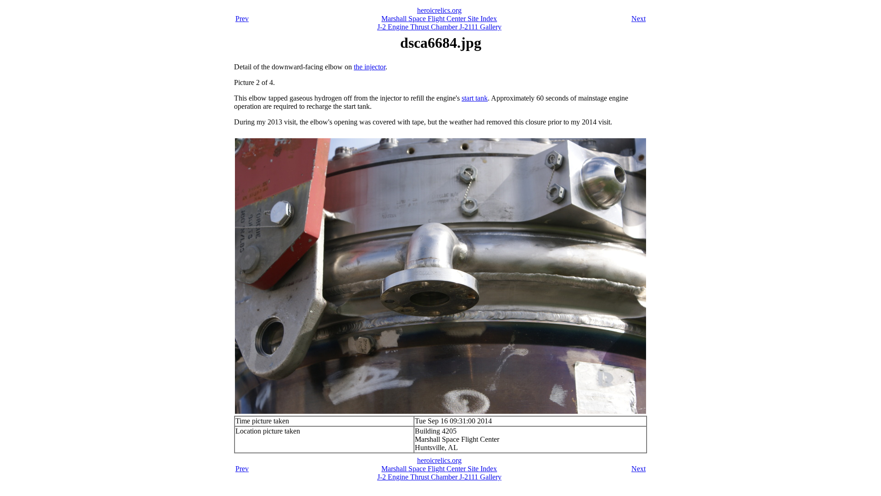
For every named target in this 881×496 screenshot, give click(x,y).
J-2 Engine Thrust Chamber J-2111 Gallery (439, 27)
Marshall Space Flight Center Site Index (439, 19)
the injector (369, 67)
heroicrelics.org (439, 10)
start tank (475, 98)
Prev (242, 19)
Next (638, 19)
